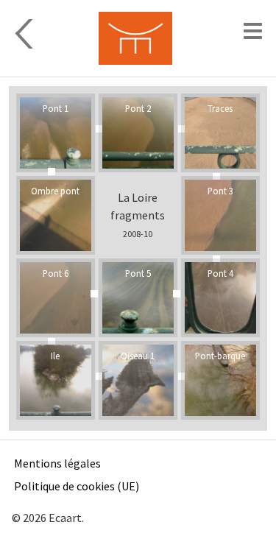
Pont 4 (220, 273)
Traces (220, 108)
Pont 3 (220, 191)
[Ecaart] (135, 38)
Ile (55, 356)
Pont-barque (220, 356)
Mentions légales (57, 463)
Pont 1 (55, 108)
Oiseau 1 (138, 356)
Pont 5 (138, 273)
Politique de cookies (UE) (76, 486)
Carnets (49, 34)
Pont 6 (55, 273)
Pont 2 (138, 108)
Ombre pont (55, 191)
